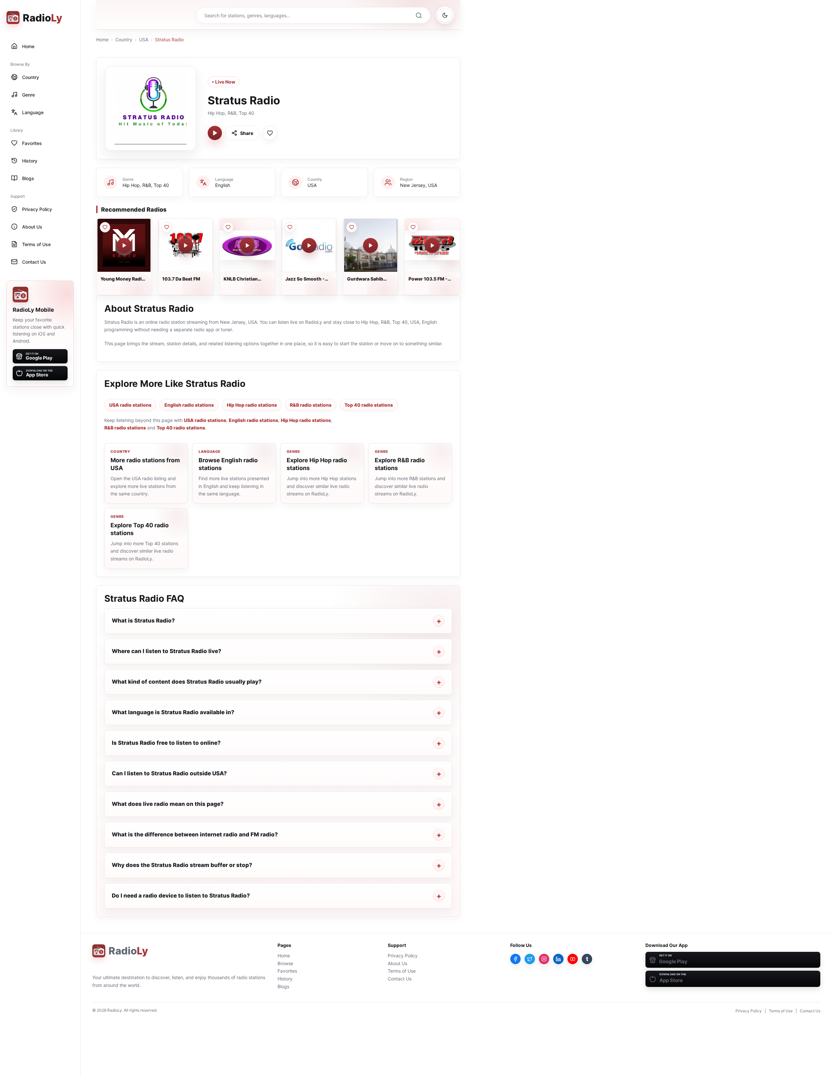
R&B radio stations (311, 405)
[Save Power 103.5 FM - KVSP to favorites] (413, 227)
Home (102, 39)
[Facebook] (515, 959)
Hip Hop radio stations (252, 405)
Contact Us (399, 978)
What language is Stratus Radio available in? (173, 712)
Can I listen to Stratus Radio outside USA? (169, 773)
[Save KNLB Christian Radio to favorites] (228, 227)
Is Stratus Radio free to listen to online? (166, 743)
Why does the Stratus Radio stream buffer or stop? (182, 865)
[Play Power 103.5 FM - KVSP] (432, 245)
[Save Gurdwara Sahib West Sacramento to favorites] (351, 227)
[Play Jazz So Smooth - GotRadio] (309, 245)
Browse (285, 963)
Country (123, 39)
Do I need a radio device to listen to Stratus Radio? (181, 895)
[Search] (418, 15)
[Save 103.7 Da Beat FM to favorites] (167, 227)
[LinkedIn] (558, 959)
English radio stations (189, 405)
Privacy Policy (403, 955)
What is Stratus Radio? (143, 620)
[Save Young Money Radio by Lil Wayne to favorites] (105, 227)
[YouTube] (572, 959)
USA (143, 39)
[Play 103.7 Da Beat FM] (185, 245)
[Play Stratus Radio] (215, 133)
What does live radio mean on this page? (168, 804)
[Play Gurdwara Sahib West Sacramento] (370, 245)
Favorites (287, 971)
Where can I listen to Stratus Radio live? (166, 651)
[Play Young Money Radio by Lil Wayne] (124, 245)
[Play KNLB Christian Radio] (247, 245)
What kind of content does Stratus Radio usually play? (187, 681)
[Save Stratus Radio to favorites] (270, 133)
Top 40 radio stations (368, 405)
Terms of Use (402, 971)
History (285, 978)
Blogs (283, 986)
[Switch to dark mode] (445, 15)
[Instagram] (544, 959)
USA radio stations (130, 405)
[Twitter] (530, 959)
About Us (397, 963)
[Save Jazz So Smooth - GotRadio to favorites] (290, 227)
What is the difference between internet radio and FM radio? (195, 834)
